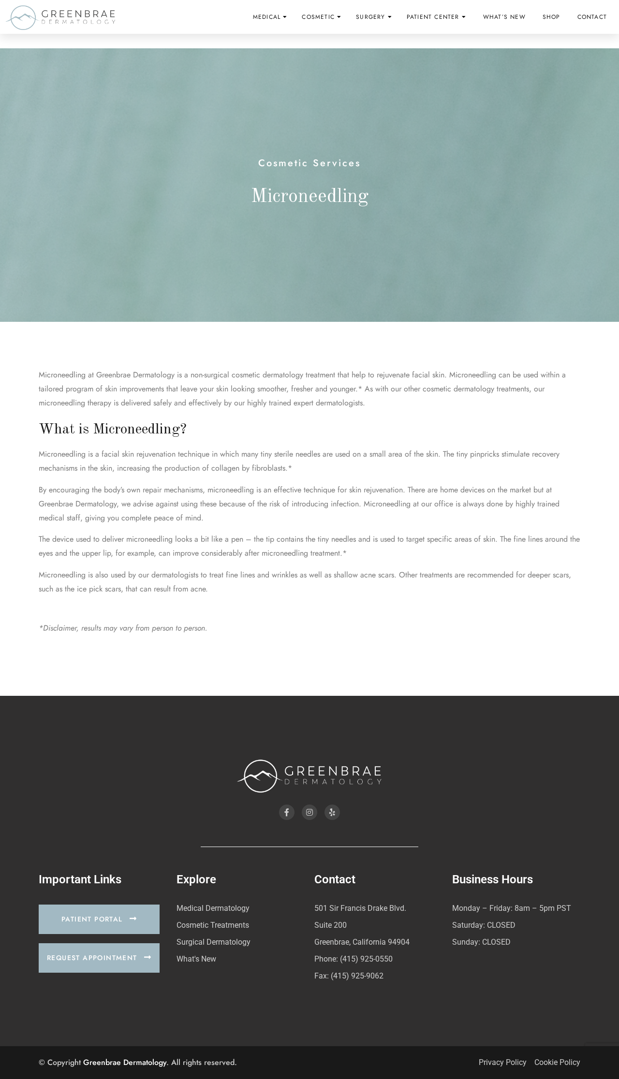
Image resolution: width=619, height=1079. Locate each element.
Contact (592, 17)
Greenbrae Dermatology (124, 1062)
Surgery (370, 17)
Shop (551, 17)
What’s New (504, 17)
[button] (99, 919)
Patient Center (433, 17)
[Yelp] (332, 812)
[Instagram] (309, 812)
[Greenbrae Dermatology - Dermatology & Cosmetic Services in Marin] (60, 17)
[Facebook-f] (287, 812)
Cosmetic (318, 17)
